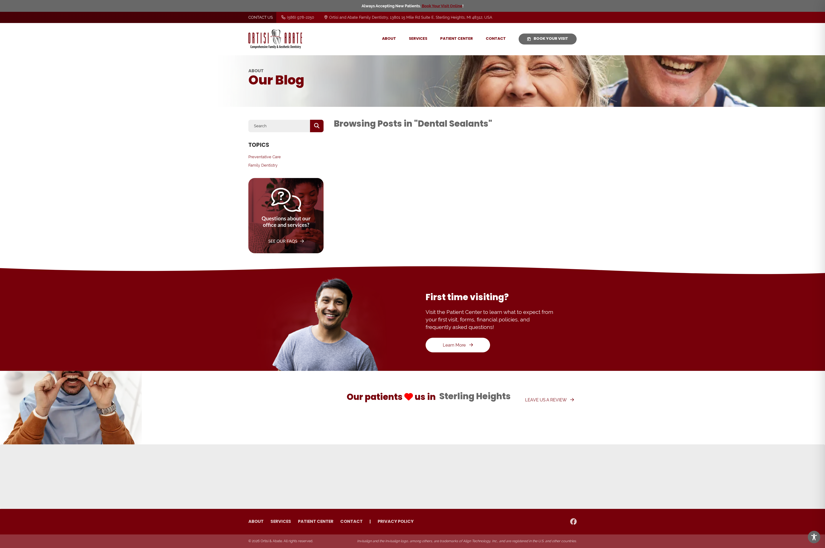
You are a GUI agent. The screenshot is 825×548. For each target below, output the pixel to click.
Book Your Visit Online (442, 6)
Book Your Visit (551, 39)
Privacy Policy (396, 522)
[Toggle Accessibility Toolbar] (814, 537)
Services (418, 39)
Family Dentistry (263, 165)
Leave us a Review (546, 399)
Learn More (454, 344)
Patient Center (456, 39)
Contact (496, 39)
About (389, 39)
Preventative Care (264, 157)
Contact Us (260, 17)
